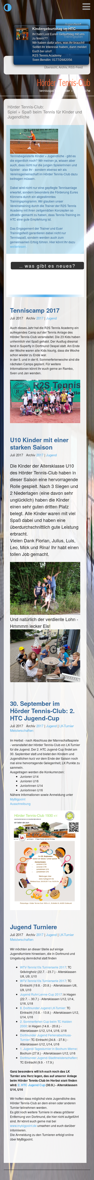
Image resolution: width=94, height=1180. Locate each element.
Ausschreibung (20, 803)
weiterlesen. (18, 246)
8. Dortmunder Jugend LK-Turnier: (43, 1008)
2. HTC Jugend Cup (31, 1085)
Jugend (51, 318)
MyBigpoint (17, 799)
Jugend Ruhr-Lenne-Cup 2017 (41, 994)
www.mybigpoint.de (23, 1125)
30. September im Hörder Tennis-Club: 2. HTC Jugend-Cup (42, 710)
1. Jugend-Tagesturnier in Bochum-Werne (48, 1048)
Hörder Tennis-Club (63, 82)
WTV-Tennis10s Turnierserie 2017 (43, 967)
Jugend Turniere (33, 926)
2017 (39, 318)
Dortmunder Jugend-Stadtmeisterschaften (48, 1057)
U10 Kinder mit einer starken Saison (39, 443)
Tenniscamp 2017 (34, 310)
